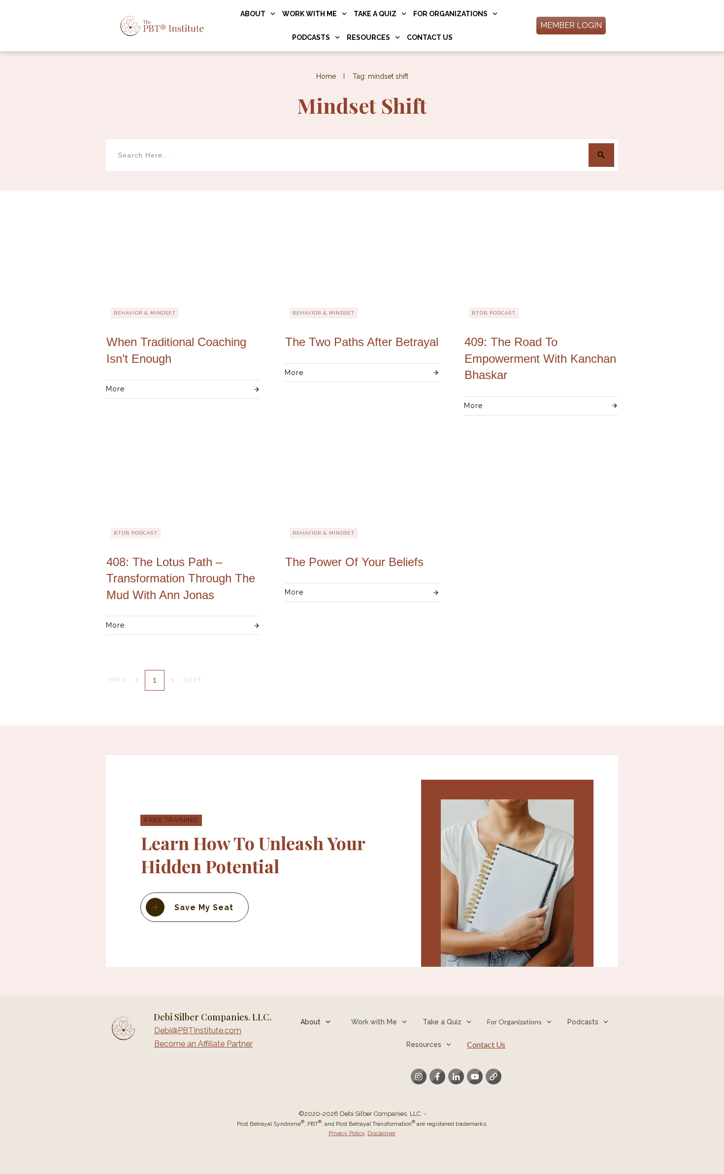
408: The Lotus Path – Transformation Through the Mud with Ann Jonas (180, 578)
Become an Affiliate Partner (203, 1043)
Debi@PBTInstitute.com (197, 1030)
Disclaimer (381, 1133)
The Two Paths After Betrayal (361, 342)
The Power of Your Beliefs (354, 562)
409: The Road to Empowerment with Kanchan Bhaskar (540, 358)
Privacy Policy (346, 1133)
